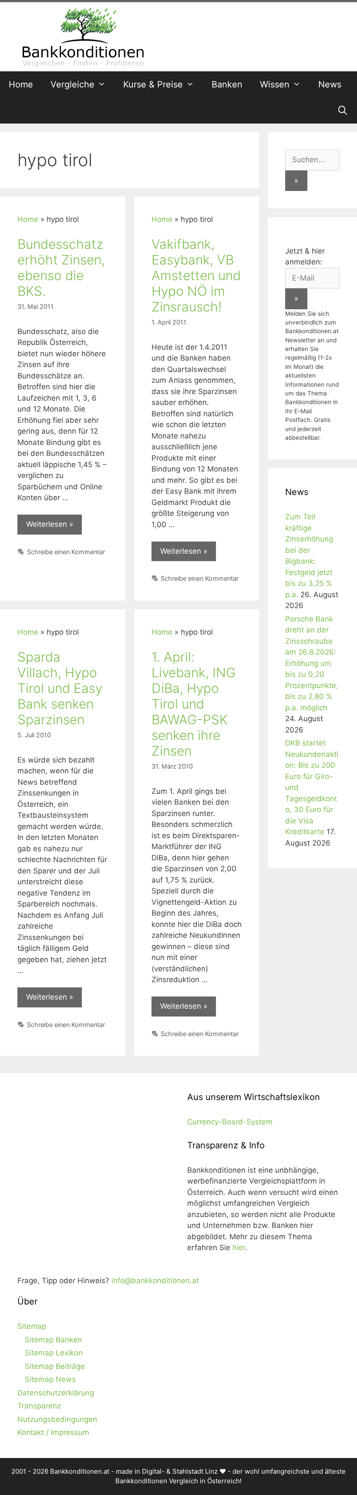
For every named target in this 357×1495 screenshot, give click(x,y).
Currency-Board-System (230, 1121)
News (329, 84)
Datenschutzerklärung (55, 1392)
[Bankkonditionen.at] (82, 36)
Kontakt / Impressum (53, 1432)
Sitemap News (50, 1379)
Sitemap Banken (53, 1339)
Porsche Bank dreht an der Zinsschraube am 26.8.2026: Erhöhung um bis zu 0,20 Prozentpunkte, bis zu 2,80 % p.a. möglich (311, 663)
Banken (227, 84)
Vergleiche (72, 84)
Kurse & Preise (153, 84)
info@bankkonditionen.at (155, 1280)
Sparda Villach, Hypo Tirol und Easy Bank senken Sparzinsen (59, 688)
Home (21, 84)
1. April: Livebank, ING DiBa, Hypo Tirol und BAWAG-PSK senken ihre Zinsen (194, 704)
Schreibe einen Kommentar (66, 551)
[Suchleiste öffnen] (342, 110)
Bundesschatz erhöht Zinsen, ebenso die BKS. (61, 267)
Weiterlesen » (49, 524)
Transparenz (39, 1405)
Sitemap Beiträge (55, 1366)
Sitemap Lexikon (54, 1352)
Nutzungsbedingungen (57, 1419)
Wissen (275, 84)
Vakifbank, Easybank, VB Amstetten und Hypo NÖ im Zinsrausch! (196, 275)
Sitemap (31, 1326)
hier (238, 1247)
